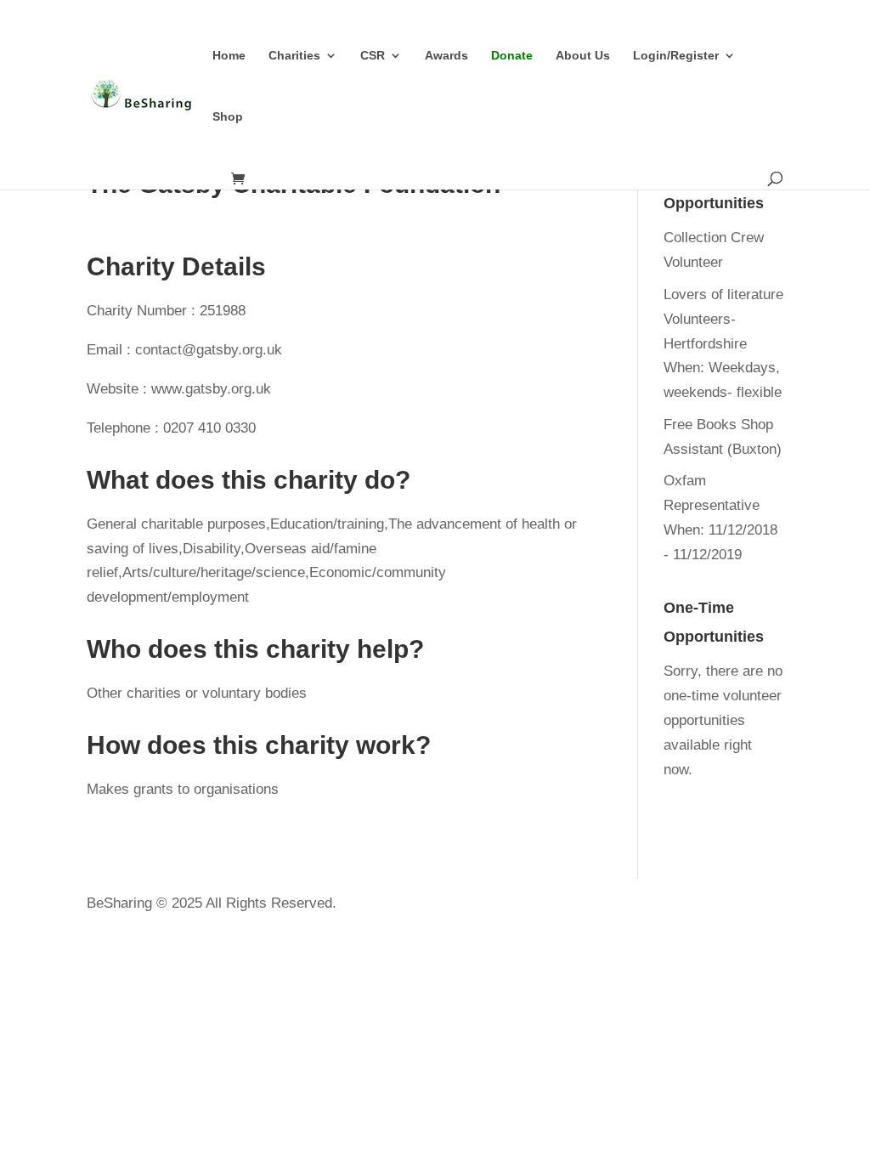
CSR (372, 55)
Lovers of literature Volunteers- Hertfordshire (723, 319)
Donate (512, 55)
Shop (227, 116)
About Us (583, 55)
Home (229, 55)
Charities (294, 55)
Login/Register (676, 55)
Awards (446, 55)
